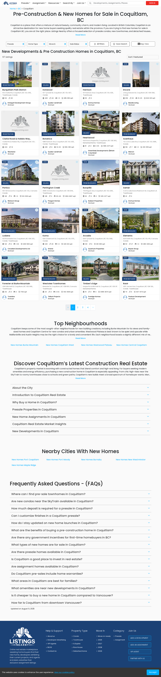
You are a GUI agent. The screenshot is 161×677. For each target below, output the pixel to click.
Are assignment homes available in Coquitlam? (45, 566)
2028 (100, 647)
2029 (100, 651)
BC (19, 8)
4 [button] (88, 307)
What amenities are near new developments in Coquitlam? (53, 588)
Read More (81, 35)
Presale (118, 636)
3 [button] (82, 307)
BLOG (50, 647)
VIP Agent (134, 651)
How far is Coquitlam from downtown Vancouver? (46, 603)
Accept (153, 672)
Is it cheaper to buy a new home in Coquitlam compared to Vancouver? (62, 595)
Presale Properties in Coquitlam (34, 409)
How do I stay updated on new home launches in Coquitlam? (54, 523)
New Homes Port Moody (58, 459)
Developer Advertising (57, 640)
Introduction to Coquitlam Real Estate (39, 395)
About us (51, 636)
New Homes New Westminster (131, 459)
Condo (76, 636)
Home (13, 8)
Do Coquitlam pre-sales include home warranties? (47, 574)
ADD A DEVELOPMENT (139, 638)
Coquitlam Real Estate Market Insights (39, 424)
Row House (78, 647)
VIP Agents (52, 643)
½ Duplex (76, 643)
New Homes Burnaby (91, 459)
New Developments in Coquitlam (35, 431)
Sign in (152, 3)
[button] (26, 3)
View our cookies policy (64, 672)
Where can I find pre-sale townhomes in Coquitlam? (48, 494)
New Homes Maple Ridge (24, 465)
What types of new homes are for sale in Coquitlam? (48, 545)
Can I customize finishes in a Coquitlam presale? (45, 516)
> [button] (93, 307)
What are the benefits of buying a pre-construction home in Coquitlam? (62, 530)
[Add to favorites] (36, 64)
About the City (22, 388)
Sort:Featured (135, 57)
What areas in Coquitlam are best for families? (44, 581)
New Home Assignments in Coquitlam (39, 417)
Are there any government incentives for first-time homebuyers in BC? (61, 537)
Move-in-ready (104, 636)
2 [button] (77, 307)
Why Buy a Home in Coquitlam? (34, 402)
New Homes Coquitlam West (60, 345)
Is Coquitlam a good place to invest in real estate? (46, 559)
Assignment (120, 640)
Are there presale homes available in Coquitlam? (46, 552)
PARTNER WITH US (137, 658)
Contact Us (52, 651)
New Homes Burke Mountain (24, 345)
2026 (100, 640)
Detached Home (80, 651)
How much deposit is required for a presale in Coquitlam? (52, 508)
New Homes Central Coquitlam (131, 345)
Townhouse (78, 640)
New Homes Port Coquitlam (25, 459)
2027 (100, 643)
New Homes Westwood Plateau (96, 345)
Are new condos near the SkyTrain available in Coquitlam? (52, 501)
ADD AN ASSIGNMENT (139, 645)
